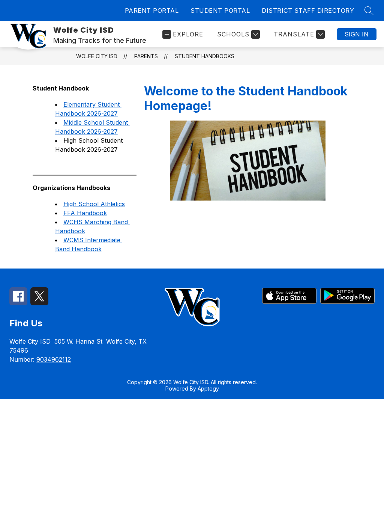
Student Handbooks (204, 56)
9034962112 (53, 359)
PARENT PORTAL (152, 10)
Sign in (357, 34)
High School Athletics (94, 204)
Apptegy (208, 388)
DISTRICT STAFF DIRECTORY (308, 10)
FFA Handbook (85, 213)
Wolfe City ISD (96, 56)
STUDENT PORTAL (220, 10)
